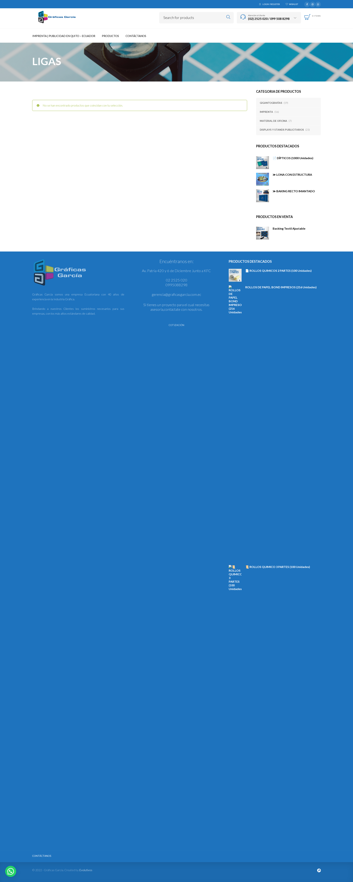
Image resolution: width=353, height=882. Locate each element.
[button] (10, 871)
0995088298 (176, 285)
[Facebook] (307, 4)
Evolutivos (85, 870)
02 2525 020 (176, 280)
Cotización (176, 325)
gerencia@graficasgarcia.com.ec (176, 294)
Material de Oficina (273, 120)
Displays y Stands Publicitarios (282, 129)
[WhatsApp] (318, 4)
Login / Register (271, 4)
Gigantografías (271, 102)
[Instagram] (312, 4)
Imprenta (266, 111)
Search (228, 17)
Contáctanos (41, 855)
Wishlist (293, 4)
